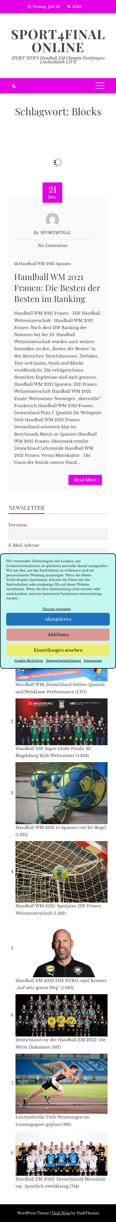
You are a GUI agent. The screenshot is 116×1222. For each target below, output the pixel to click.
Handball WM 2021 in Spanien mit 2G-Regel (60, 827)
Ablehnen (58, 634)
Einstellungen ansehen (58, 650)
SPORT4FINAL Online (58, 40)
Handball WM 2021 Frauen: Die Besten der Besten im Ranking (57, 287)
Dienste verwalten (57, 609)
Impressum (93, 660)
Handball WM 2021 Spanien (45, 263)
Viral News (61, 1213)
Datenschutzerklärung (63, 660)
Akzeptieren (58, 619)
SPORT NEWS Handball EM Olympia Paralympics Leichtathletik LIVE (58, 60)
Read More (85, 479)
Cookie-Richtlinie (28, 660)
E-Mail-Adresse (23, 545)
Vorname (17, 525)
